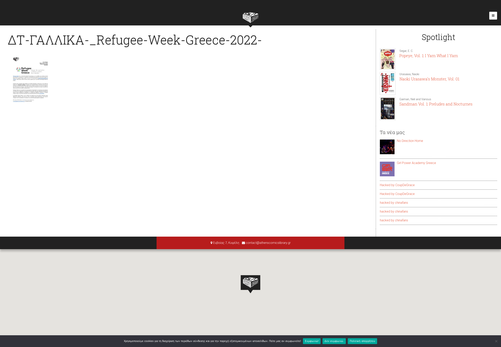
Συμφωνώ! (312, 340)
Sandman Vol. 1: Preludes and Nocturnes (435, 103)
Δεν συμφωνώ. (334, 340)
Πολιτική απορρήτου (362, 340)
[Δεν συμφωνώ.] (496, 341)
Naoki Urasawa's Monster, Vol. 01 (429, 78)
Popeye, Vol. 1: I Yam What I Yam (428, 55)
